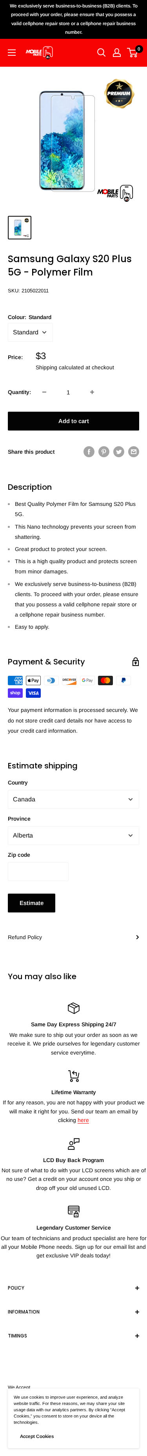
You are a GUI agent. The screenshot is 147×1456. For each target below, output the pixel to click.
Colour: (29, 317)
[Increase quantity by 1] (92, 392)
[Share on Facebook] (88, 451)
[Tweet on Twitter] (118, 451)
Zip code (19, 855)
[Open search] (101, 52)
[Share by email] (133, 451)
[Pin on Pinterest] (103, 451)
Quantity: (19, 392)
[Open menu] (12, 52)
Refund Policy (25, 937)
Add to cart (73, 421)
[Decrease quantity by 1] (44, 392)
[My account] (117, 52)
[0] (133, 52)
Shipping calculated (60, 367)
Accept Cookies (37, 1436)
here (83, 1120)
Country (18, 782)
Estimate (32, 903)
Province (19, 819)
